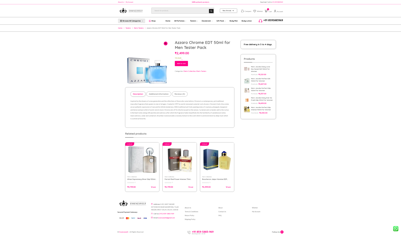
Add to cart (181, 63)
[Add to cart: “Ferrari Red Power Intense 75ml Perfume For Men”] (191, 187)
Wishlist (255, 208)
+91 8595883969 (277, 2)
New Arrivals (227, 11)
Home (120, 28)
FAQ (219, 215)
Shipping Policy (190, 219)
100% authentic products (200, 2)
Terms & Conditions (191, 211)
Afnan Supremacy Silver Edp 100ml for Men (141, 179)
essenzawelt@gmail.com (166, 218)
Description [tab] (138, 94)
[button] (166, 43)
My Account (129, 2)
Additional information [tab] (159, 94)
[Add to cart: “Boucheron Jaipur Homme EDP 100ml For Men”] (228, 187)
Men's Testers (139, 28)
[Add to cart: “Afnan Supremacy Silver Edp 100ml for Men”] (153, 187)
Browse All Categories (132, 21)
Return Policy (189, 215)
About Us (121, 2)
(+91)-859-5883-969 (166, 214)
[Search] (211, 11)
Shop (153, 21)
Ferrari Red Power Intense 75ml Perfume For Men (177, 179)
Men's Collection (189, 71)
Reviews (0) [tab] (180, 94)
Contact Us (222, 211)
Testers (128, 28)
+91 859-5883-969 (203, 231)
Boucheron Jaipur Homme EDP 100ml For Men (214, 179)
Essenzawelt (123, 232)
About (220, 208)
